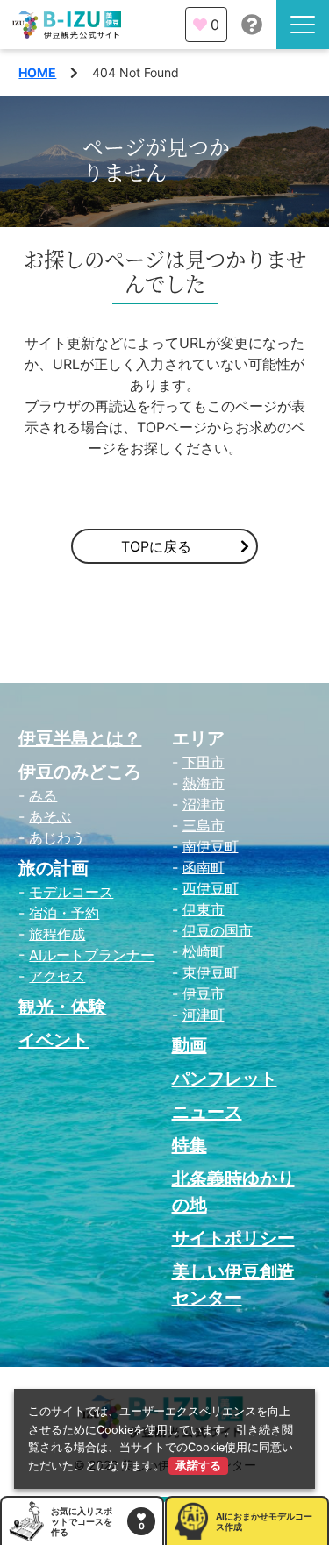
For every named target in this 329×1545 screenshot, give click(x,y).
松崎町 (203, 951)
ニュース (207, 1111)
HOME (37, 72)
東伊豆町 (210, 972)
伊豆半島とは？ (79, 738)
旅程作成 (57, 934)
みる (43, 795)
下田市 (203, 762)
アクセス (57, 976)
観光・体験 (62, 1006)
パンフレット (224, 1078)
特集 (189, 1145)
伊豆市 (203, 993)
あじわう (57, 837)
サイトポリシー (233, 1238)
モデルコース (71, 892)
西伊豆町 (210, 888)
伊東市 (203, 909)
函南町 (203, 867)
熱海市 (203, 783)
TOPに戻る (156, 546)
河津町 (203, 1014)
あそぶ (50, 816)
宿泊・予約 (64, 913)
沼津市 (203, 804)
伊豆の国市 (217, 930)
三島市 (203, 825)
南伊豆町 (210, 846)
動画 (189, 1045)
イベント (53, 1039)
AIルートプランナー (91, 955)
